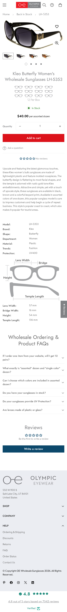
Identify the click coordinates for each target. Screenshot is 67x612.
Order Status (9, 556)
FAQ (5, 550)
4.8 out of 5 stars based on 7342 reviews (33, 601)
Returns (7, 544)
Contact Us (9, 563)
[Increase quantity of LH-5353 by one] (60, 126)
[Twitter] (25, 582)
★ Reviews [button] (64, 309)
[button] (60, 5)
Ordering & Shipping (14, 532)
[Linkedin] (32, 582)
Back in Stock (24, 14)
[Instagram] (18, 582)
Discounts (8, 538)
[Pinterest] (4, 582)
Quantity (7, 126)
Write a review (33, 449)
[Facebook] (11, 582)
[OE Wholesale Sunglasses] (28, 5)
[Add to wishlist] (57, 27)
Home (6, 14)
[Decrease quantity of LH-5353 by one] (20, 126)
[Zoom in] (57, 43)
